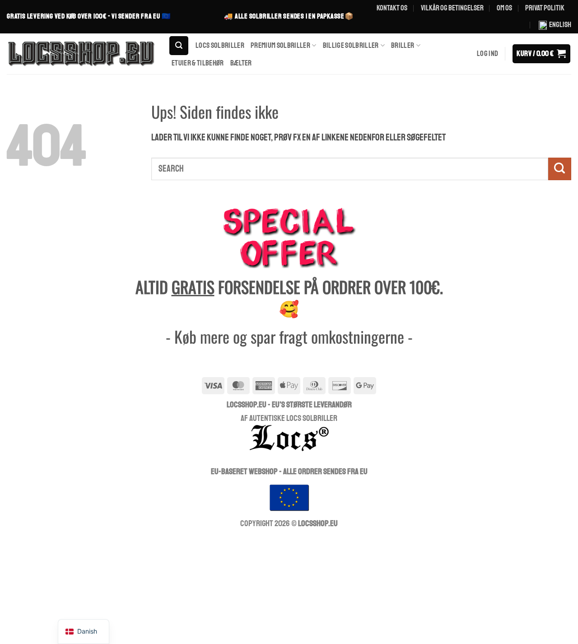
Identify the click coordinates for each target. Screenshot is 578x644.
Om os (504, 8)
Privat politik (544, 8)
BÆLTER (241, 63)
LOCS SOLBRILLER (220, 45)
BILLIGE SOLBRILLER (351, 45)
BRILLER (402, 45)
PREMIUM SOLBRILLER (280, 45)
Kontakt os (392, 8)
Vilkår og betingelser (452, 8)
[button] (178, 45)
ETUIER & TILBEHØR (198, 63)
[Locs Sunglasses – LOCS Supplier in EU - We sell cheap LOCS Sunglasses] (81, 53)
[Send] (559, 169)
